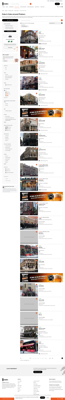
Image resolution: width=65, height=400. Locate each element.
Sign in (62, 3)
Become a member (37, 371)
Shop (34, 382)
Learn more (20, 398)
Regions (6, 10)
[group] (29, 37)
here (61, 382)
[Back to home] (5, 4)
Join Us (57, 3)
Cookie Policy (35, 388)
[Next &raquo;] (62, 358)
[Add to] (36, 31)
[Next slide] (36, 37)
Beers (19, 391)
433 (50, 358)
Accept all (42, 397)
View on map (10, 20)
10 (45, 358)
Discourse (34, 392)
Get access (5, 60)
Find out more (10, 47)
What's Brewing (35, 394)
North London (16, 10)
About (19, 382)
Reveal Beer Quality (43, 35)
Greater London (11, 10)
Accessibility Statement (36, 385)
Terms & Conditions (36, 391)
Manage (47, 397)
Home (3, 10)
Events (19, 388)
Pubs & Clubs (20, 385)
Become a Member (10, 31)
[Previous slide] (22, 37)
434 (52, 358)
